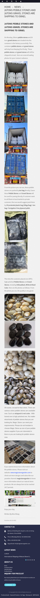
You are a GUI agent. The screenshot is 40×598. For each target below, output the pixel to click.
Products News (8, 571)
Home (7, 7)
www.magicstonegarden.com (20, 472)
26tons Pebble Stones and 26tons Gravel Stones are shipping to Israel (20, 13)
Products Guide (5, 595)
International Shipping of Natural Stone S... (17, 556)
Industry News (8, 569)
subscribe (9, 585)
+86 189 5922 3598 (15, 540)
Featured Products (15, 595)
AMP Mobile (36, 595)
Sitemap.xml (29, 595)
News (17, 7)
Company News (8, 567)
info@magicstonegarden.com (22, 543)
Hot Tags (22, 595)
